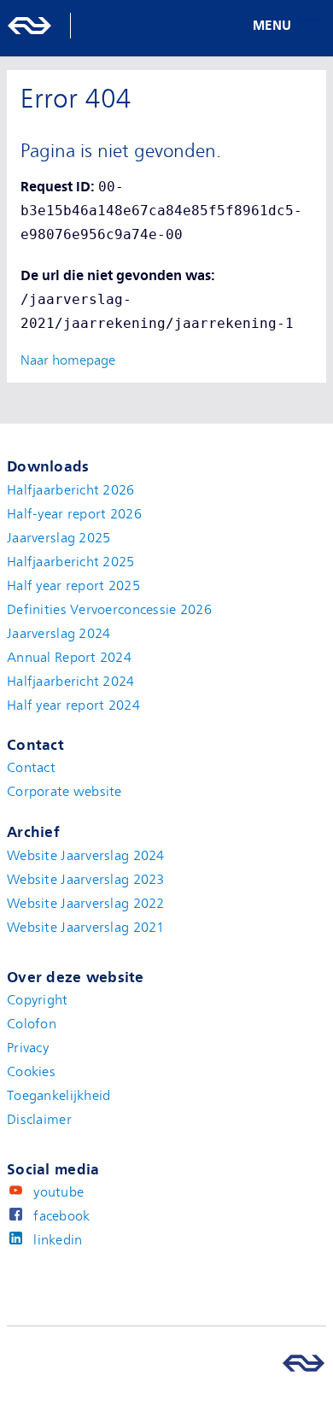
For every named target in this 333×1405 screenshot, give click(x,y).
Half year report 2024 (73, 705)
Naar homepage (67, 360)
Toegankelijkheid (58, 1096)
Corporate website (64, 791)
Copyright (37, 1000)
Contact (31, 768)
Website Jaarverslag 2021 (86, 927)
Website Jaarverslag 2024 (86, 855)
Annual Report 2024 (69, 657)
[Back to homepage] (47, 25)
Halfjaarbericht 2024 (71, 681)
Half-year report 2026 (74, 514)
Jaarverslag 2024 (58, 633)
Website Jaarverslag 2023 (86, 879)
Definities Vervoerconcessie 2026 (109, 610)
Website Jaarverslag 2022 (86, 903)
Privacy (28, 1048)
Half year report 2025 (73, 586)
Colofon (31, 1024)
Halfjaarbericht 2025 (71, 562)
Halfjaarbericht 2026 (71, 490)
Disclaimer (39, 1119)
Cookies (31, 1072)
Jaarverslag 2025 (58, 538)
